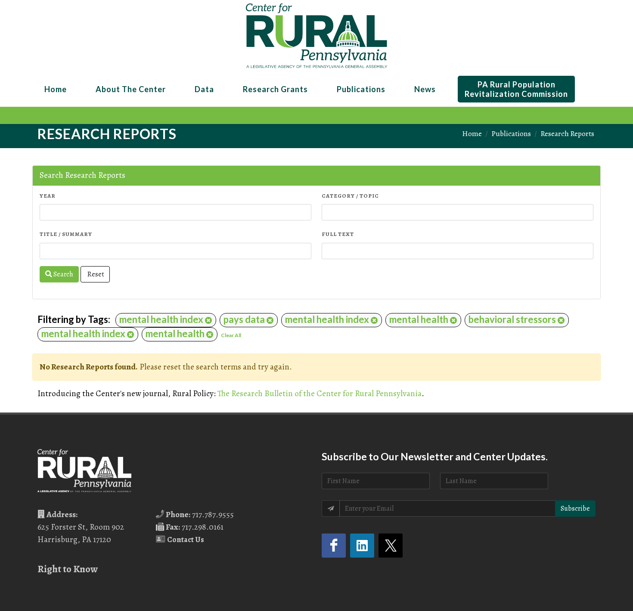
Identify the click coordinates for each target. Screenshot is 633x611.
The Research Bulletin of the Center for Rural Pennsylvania (319, 393)
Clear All (231, 335)
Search (62, 274)
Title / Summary (66, 234)
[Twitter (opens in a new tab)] (391, 545)
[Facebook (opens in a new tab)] (334, 545)
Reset (95, 274)
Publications (511, 133)
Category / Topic (350, 195)
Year (48, 195)
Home (472, 133)
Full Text (338, 234)
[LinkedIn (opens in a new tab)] (362, 545)
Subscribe (575, 508)
